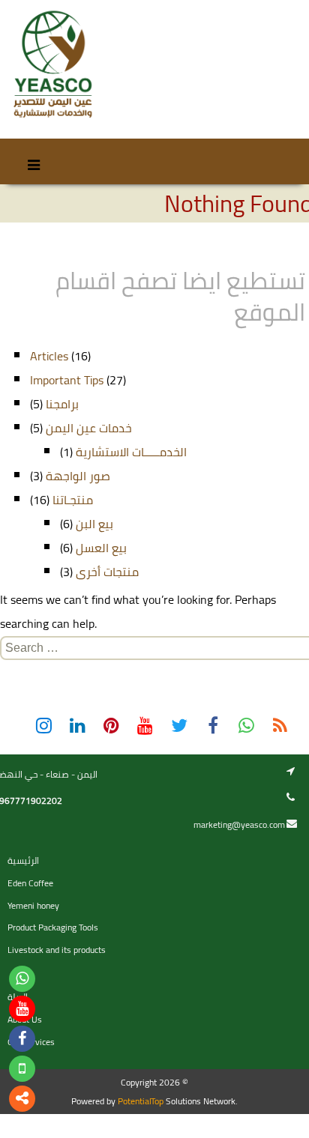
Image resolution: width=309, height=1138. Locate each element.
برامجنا (62, 404)
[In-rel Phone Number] (22, 1069)
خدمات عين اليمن (89, 428)
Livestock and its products (57, 949)
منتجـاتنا (72, 499)
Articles (49, 356)
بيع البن (94, 523)
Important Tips (67, 380)
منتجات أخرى (107, 571)
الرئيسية (23, 860)
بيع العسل (101, 547)
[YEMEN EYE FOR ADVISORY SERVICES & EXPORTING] (51, 64)
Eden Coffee (30, 883)
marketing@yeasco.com (239, 824)
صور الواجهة (78, 475)
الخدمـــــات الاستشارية (131, 452)
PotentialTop (141, 1101)
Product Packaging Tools (53, 927)
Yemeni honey (33, 905)
